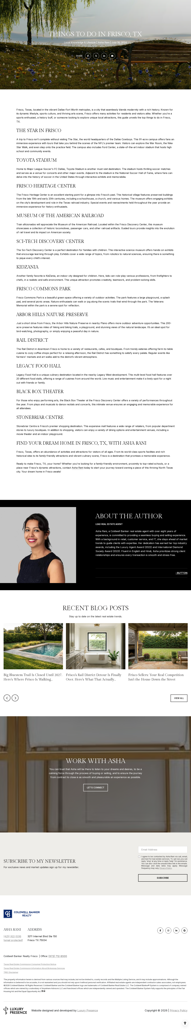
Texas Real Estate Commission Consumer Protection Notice (30, 964)
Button (182, 572)
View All (179, 698)
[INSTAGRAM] (168, 930)
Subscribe (163, 878)
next (15, 697)
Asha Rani (77, 467)
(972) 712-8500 (57, 956)
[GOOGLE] (184, 930)
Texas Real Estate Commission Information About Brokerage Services (34, 968)
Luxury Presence (87, 1010)
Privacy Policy (166, 868)
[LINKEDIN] (176, 930)
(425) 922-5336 (12, 936)
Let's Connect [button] (95, 787)
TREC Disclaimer (11, 972)
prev (7, 697)
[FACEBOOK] (160, 930)
